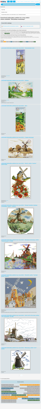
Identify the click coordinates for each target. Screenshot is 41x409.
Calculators (21, 1)
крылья (2, 41)
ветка (7, 41)
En (14, 1)
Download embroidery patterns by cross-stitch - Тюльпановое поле (17, 48)
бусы (18, 41)
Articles (18, 1)
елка (29, 41)
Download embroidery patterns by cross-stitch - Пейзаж (15, 80)
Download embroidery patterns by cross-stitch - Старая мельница (17, 137)
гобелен (32, 41)
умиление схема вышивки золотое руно (32, 393)
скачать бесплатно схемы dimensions (8, 400)
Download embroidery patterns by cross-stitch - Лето (14, 105)
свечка (27, 41)
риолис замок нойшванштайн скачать (8, 393)
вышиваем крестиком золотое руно (8, 391)
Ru (8, 1)
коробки (24, 41)
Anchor (7, 200)
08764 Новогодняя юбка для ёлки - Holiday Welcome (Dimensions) (14, 396)
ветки (13, 41)
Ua (11, 1)
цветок (16, 41)
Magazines (32, 1)
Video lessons (37, 1)
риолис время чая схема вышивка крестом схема (30, 388)
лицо (9, 41)
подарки (21, 41)
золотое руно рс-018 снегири (7, 388)
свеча (35, 41)
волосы (4, 41)
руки (11, 41)
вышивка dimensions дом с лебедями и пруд (10, 386)
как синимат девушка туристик (33, 386)
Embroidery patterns (27, 1)
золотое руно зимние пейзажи (33, 391)
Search (38, 4)
